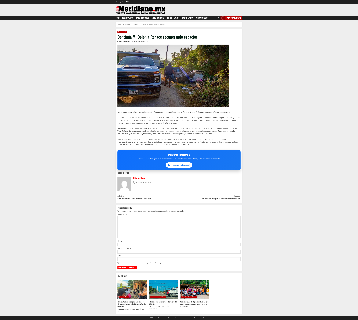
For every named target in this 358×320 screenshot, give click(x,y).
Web (119, 256)
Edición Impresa (187, 18)
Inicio (118, 18)
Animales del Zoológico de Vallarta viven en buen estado (221, 197)
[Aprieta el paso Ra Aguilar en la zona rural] (194, 289)
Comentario (122, 214)
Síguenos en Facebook (181, 165)
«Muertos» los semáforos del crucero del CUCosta (163, 303)
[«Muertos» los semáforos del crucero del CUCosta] (163, 289)
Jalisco (176, 18)
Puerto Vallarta (127, 18)
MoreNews (193, 318)
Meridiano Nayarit (202, 18)
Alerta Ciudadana (158, 18)
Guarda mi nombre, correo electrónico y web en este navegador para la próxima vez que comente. (154, 263)
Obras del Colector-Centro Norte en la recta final (134, 197)
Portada (153, 297)
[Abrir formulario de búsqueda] (218, 18)
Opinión (169, 18)
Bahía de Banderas (142, 18)
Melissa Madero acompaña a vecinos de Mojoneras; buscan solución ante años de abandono (131, 304)
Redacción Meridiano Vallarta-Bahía (129, 309)
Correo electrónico (124, 248)
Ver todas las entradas (143, 182)
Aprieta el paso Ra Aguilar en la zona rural (194, 302)
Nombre (121, 241)
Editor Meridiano (124, 41)
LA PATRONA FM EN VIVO (233, 18)
